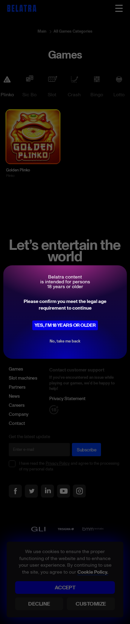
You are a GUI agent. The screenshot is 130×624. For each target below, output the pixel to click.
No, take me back (65, 341)
